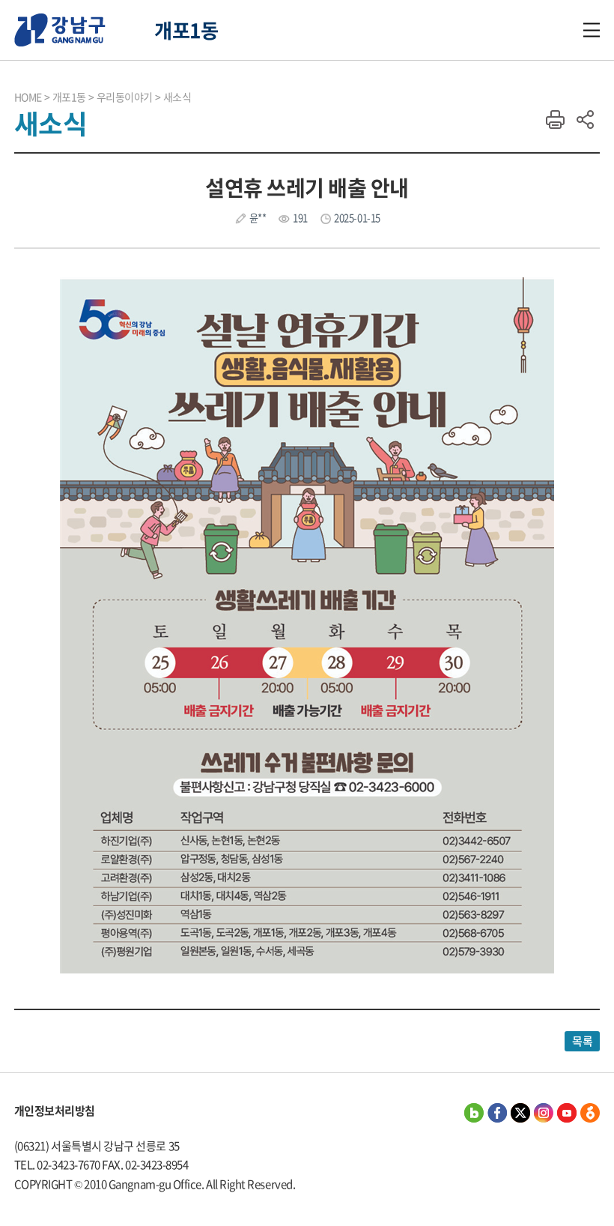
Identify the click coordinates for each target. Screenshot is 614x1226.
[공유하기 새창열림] (474, 1113)
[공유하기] (585, 120)
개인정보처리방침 (54, 1111)
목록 (582, 1041)
